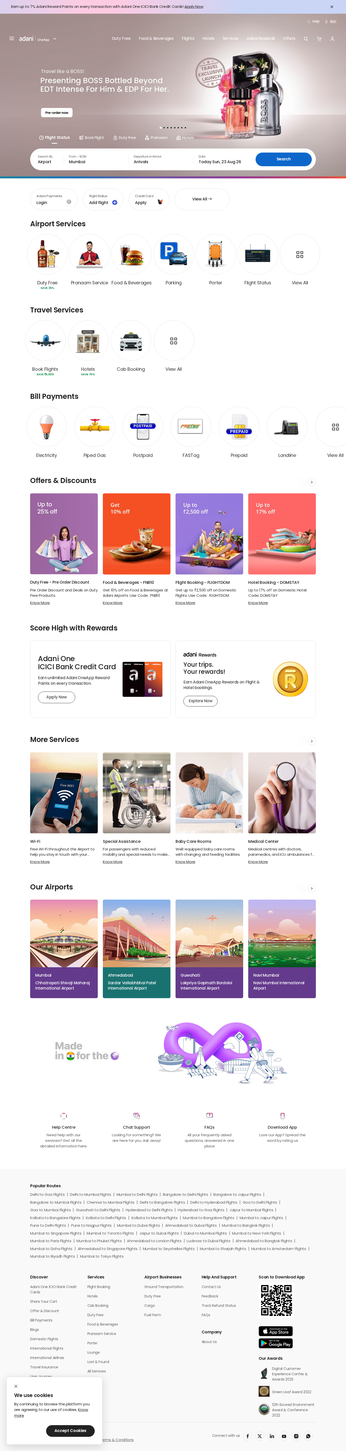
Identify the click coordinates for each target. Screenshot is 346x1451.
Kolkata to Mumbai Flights (154, 1218)
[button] (52, 38)
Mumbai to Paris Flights (50, 1241)
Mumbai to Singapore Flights (55, 1234)
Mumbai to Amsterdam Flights (278, 1249)
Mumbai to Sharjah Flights (223, 1249)
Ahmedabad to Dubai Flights (191, 1226)
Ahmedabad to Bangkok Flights (264, 1241)
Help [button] (316, 22)
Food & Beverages (156, 39)
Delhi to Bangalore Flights (162, 1203)
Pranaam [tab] (159, 138)
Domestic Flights (44, 1339)
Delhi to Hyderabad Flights (213, 1203)
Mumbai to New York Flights (256, 1234)
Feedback (210, 1296)
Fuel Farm (152, 1315)
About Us (209, 1342)
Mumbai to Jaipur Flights (261, 1218)
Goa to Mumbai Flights (50, 1210)
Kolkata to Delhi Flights (106, 1218)
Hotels (208, 39)
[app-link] (276, 1331)
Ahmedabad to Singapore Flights (108, 1249)
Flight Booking (98, 1287)
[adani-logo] (34, 38)
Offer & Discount (44, 1311)
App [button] (333, 22)
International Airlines (47, 1358)
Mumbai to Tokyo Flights (102, 1257)
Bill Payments (41, 1321)
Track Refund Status (219, 1306)
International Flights (46, 1349)
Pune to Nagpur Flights (91, 1226)
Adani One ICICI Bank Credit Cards (53, 1289)
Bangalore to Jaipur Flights (237, 1195)
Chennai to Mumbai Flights (110, 1203)
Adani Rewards (261, 39)
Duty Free (121, 39)
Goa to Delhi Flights (260, 1203)
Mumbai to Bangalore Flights (208, 1218)
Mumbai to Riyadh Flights (52, 1257)
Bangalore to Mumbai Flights (55, 1203)
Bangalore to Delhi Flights (185, 1195)
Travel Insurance (44, 1367)
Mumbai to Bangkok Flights (246, 1226)
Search (284, 159)
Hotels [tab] (188, 138)
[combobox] (47, 159)
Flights (188, 39)
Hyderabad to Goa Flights (201, 1210)
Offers (289, 39)
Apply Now (193, 7)
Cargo (149, 1306)
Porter (92, 1343)
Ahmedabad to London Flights (154, 1241)
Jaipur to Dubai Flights (159, 1234)
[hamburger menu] (11, 38)
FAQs (206, 1315)
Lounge (93, 1353)
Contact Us (211, 1287)
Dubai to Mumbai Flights (205, 1234)
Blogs (34, 1330)
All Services (96, 1371)
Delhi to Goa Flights (47, 1195)
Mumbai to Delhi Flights (137, 1195)
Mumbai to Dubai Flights (138, 1226)
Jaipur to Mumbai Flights (251, 1210)
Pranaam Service (101, 1334)
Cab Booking (97, 1306)
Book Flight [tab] (94, 138)
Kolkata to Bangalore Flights (55, 1218)
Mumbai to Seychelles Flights (169, 1249)
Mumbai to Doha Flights (51, 1249)
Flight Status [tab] (57, 138)
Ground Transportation (163, 1287)
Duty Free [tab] (127, 138)
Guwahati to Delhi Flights (98, 1210)
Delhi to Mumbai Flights (90, 1195)
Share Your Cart (43, 1302)
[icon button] (306, 38)
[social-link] (247, 1436)
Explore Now (200, 701)
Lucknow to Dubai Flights (208, 1241)
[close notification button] (332, 7)
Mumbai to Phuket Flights (99, 1241)
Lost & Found (98, 1362)
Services (231, 39)
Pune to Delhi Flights (48, 1226)
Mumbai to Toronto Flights (110, 1234)
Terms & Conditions (117, 1440)
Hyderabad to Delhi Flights (149, 1210)
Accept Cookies (70, 1431)
